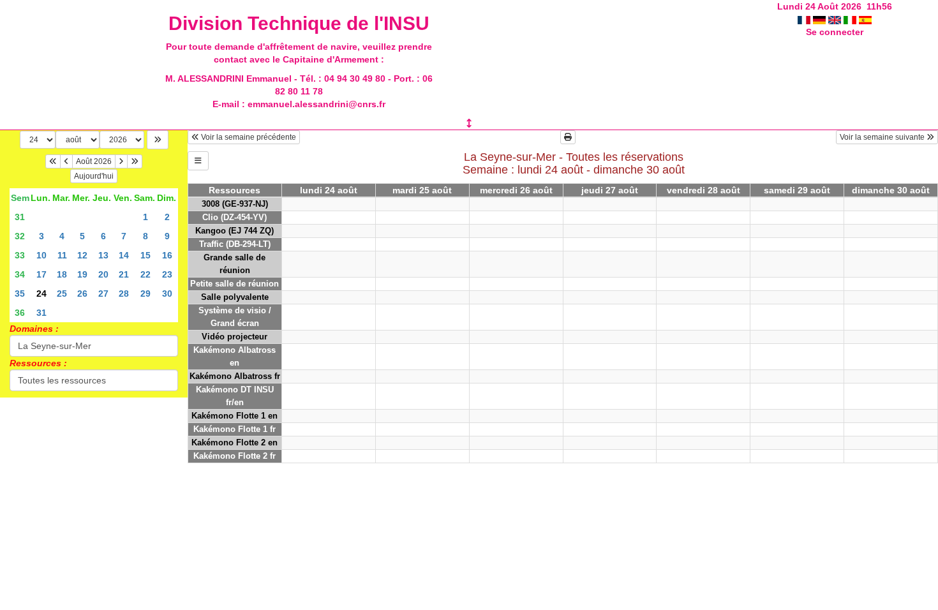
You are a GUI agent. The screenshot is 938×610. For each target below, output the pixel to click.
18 (62, 274)
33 (20, 255)
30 (167, 293)
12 (82, 255)
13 (103, 255)
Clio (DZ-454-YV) (234, 217)
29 (145, 293)
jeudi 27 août (609, 190)
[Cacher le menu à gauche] (198, 160)
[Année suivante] (134, 161)
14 (124, 255)
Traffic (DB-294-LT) (235, 244)
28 (124, 293)
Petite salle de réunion (234, 283)
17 (41, 274)
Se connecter (834, 32)
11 (62, 255)
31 (20, 217)
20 (103, 274)
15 (145, 255)
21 (124, 274)
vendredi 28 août (703, 190)
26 (82, 293)
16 (167, 255)
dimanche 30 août (891, 190)
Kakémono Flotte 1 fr (234, 429)
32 (20, 236)
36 (20, 313)
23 (167, 274)
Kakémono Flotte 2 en (234, 442)
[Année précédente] (53, 161)
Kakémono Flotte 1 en (234, 415)
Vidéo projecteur (234, 336)
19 (82, 274)
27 (103, 293)
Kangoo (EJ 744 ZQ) (234, 230)
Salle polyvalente (235, 297)
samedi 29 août (797, 190)
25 (62, 293)
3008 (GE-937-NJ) (235, 204)
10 (41, 255)
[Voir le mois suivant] (121, 161)
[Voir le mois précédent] (66, 161)
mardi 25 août (422, 190)
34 (20, 274)
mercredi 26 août (516, 190)
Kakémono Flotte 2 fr (234, 456)
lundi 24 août (328, 190)
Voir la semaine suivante (883, 137)
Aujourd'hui (94, 176)
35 (20, 293)
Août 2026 (94, 161)
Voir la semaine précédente (247, 137)
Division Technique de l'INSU (298, 23)
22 (145, 274)
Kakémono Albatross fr (235, 376)
